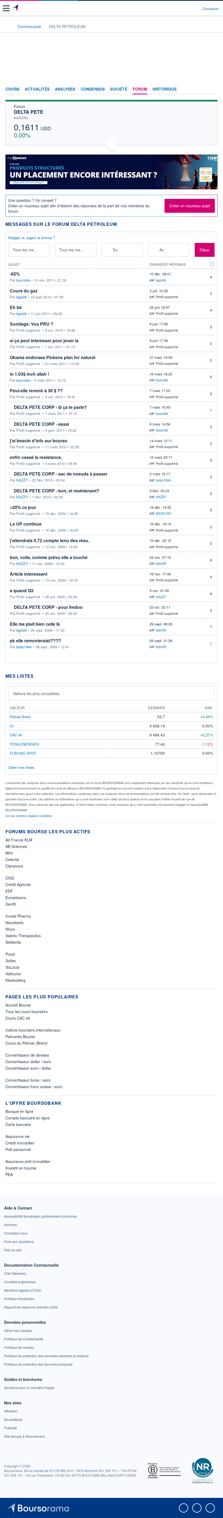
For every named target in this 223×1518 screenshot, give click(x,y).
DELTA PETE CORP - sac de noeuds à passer (60, 474)
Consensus (93, 89)
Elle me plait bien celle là (35, 624)
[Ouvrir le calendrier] (107, 249)
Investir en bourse (20, 1168)
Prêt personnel (18, 1149)
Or (12, 726)
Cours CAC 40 (17, 1018)
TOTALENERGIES (24, 744)
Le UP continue (26, 524)
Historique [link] (165, 89)
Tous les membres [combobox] (75, 249)
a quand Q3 (21, 590)
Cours (12, 89)
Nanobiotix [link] (14, 922)
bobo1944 (163, 480)
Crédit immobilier (20, 1143)
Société (118, 89)
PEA (9, 1174)
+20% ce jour (23, 507)
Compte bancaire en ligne (27, 1118)
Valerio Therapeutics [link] (23, 935)
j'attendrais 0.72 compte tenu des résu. (49, 540)
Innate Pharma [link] (18, 916)
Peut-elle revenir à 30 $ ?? (36, 390)
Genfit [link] (10, 904)
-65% (15, 274)
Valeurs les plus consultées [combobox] (36, 693)
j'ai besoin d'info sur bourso (38, 440)
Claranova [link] (14, 866)
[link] (40, 1216)
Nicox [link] (10, 929)
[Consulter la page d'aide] (196, 8)
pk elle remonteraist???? (35, 640)
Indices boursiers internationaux (32, 1030)
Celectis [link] (12, 859)
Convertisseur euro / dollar (28, 1068)
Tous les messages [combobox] (29, 249)
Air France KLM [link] (18, 840)
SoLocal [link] (12, 967)
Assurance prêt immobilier (27, 1161)
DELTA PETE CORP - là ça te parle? (50, 407)
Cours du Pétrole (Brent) (26, 1043)
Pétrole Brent (20, 716)
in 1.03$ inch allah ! (29, 374)
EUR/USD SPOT (23, 753)
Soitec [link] (10, 960)
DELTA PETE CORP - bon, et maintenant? (56, 491)
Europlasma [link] (15, 897)
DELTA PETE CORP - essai (41, 424)
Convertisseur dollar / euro (28, 1061)
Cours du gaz (24, 291)
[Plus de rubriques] (213, 89)
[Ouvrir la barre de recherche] (188, 8)
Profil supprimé (167, 297)
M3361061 (164, 513)
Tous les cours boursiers (26, 1011)
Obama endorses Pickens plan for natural (52, 357)
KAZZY (22, 480)
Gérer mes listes (21, 767)
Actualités (37, 89)
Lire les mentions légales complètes (29, 815)
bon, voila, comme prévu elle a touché (49, 557)
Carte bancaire (18, 1124)
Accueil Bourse (18, 1005)
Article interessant (28, 574)
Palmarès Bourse (20, 1036)
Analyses (65, 89)
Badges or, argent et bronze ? (31, 238)
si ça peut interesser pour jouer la (44, 340)
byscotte (23, 280)
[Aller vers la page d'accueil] (16, 8)
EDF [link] (9, 891)
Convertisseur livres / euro (28, 1080)
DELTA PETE (28, 111)
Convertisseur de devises (27, 1055)
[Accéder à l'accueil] (7, 26)
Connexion (210, 9)
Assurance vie (17, 1136)
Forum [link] (140, 89)
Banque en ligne (19, 1111)
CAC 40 (16, 735)
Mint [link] (9, 853)
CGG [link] (9, 878)
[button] (6, 8)
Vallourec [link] (13, 973)
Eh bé (16, 307)
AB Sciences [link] (16, 846)
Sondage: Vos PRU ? (31, 324)
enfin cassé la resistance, (36, 457)
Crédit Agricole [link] (18, 884)
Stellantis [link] (13, 942)
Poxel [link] (10, 954)
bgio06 (161, 280)
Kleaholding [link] (15, 980)
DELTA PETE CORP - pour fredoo (48, 607)
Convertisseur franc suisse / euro (33, 1086)
